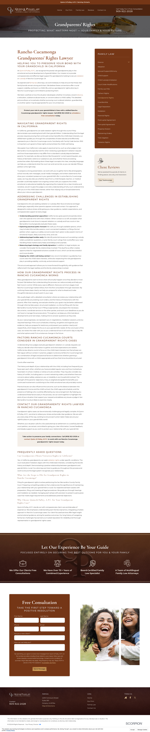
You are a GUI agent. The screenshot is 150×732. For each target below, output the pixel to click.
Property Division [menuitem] (104, 129)
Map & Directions (48, 706)
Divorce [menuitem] (100, 62)
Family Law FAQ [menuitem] (104, 89)
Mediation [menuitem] (101, 111)
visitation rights (53, 460)
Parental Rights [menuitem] (103, 115)
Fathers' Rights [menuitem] (103, 93)
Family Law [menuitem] (80, 10)
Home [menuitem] (59, 10)
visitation (80, 76)
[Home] (23, 10)
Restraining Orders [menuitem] (105, 133)
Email (42, 625)
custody (22, 78)
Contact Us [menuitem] (102, 10)
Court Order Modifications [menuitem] (107, 84)
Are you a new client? (22, 633)
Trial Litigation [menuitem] (103, 138)
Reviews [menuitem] (91, 10)
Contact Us (91, 708)
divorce (80, 95)
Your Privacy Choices (31, 724)
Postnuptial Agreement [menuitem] (107, 120)
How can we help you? (22, 642)
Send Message (39, 669)
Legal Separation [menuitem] (104, 107)
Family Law (91, 705)
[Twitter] (135, 698)
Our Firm (90, 701)
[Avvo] (126, 698)
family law (33, 83)
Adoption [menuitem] (101, 67)
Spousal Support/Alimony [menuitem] (107, 71)
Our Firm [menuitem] (69, 10)
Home (89, 698)
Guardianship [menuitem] (103, 102)
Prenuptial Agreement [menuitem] (106, 124)
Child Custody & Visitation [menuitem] (107, 80)
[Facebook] (130, 698)
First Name (18, 616)
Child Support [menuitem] (103, 75)
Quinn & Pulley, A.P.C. (27, 71)
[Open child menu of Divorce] (129, 62)
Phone (16, 625)
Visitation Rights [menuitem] (104, 142)
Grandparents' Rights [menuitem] (106, 98)
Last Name (44, 616)
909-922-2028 (124, 11)
